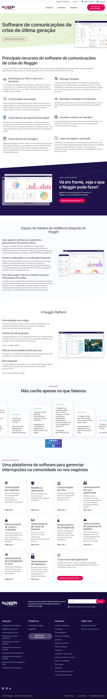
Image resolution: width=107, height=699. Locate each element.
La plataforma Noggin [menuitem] (35, 625)
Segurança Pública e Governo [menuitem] (64, 657)
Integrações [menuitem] (32, 629)
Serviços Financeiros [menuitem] (61, 643)
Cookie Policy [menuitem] (81, 696)
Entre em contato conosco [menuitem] (90, 629)
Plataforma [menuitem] (61, 7)
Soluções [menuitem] (49, 7)
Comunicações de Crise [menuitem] (10, 632)
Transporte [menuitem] (58, 668)
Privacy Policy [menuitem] (69, 696)
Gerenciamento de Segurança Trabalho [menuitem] (12, 657)
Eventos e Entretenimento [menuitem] (63, 675)
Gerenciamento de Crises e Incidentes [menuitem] (11, 643)
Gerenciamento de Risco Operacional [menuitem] (10, 637)
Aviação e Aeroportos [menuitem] (62, 625)
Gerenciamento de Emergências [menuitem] (12, 653)
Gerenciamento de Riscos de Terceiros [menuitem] (11, 648)
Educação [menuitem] (58, 640)
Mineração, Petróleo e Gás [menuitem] (63, 654)
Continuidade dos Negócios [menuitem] (11, 625)
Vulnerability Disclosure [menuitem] (97, 696)
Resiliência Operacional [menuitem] (9, 629)
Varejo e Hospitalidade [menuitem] (62, 661)
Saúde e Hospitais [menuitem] (61, 647)
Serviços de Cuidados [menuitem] (62, 636)
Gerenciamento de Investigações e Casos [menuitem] (13, 663)
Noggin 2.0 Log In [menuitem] (89, 1)
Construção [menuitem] (59, 629)
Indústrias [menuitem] (73, 7)
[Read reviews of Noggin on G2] (53, 447)
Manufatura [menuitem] (59, 650)
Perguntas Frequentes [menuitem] (63, 1)
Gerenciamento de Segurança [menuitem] (12, 668)
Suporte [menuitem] (75, 1)
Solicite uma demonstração (95, 7)
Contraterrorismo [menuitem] (60, 632)
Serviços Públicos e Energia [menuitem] (64, 671)
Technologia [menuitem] (59, 664)
